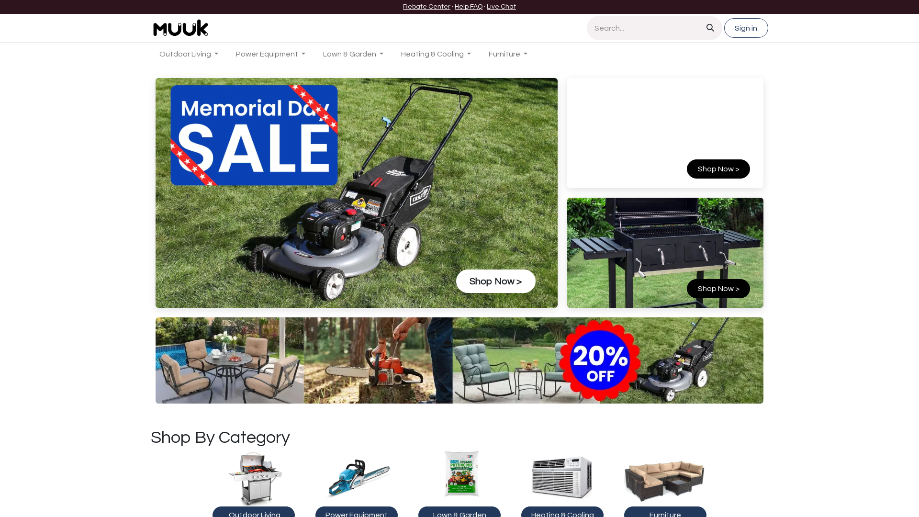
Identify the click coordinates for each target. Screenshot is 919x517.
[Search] (710, 28)
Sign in (746, 28)
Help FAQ (468, 6)
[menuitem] (189, 54)
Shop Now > (719, 288)
